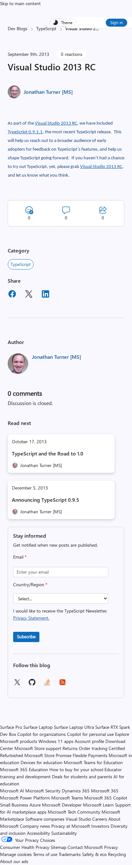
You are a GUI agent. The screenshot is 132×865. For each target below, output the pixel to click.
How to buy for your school (76, 769)
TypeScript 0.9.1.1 (25, 132)
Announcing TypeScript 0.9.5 (45, 499)
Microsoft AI (12, 791)
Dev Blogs (17, 28)
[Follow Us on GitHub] (32, 684)
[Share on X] (28, 294)
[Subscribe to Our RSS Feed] (62, 684)
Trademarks (70, 854)
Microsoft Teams (67, 798)
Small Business (14, 805)
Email (20, 557)
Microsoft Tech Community (74, 812)
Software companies (44, 819)
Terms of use (45, 854)
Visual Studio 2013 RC (56, 123)
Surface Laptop (38, 727)
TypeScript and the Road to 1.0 (47, 453)
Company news (35, 826)
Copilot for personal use (90, 734)
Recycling (117, 854)
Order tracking (93, 748)
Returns (70, 748)
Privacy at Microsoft (70, 826)
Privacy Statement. (31, 618)
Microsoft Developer (62, 805)
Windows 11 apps (55, 741)
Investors (100, 826)
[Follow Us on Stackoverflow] (47, 684)
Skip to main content (20, 3)
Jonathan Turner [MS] (48, 91)
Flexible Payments (90, 755)
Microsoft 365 (105, 791)
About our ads (14, 861)
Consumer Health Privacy (24, 847)
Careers (99, 819)
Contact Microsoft (85, 847)
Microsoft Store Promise (47, 755)
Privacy (111, 847)
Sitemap (58, 847)
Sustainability (64, 833)
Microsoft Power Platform (25, 798)
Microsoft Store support (37, 748)
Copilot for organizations (41, 734)
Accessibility (38, 833)
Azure (35, 805)
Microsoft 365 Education (24, 769)
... (97, 28)
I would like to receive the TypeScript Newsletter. (60, 614)
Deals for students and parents (82, 776)
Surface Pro (11, 727)
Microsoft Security (43, 791)
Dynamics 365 (76, 791)
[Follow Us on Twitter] (17, 684)
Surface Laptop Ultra (74, 727)
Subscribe (26, 636)
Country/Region (30, 584)
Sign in (116, 22)
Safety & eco (94, 854)
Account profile (89, 741)
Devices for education (41, 762)
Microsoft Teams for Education (93, 762)
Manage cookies (16, 854)
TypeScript (46, 28)
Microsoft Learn (98, 805)
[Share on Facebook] (12, 294)
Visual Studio (78, 819)
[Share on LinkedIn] (45, 294)
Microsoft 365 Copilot (105, 798)
